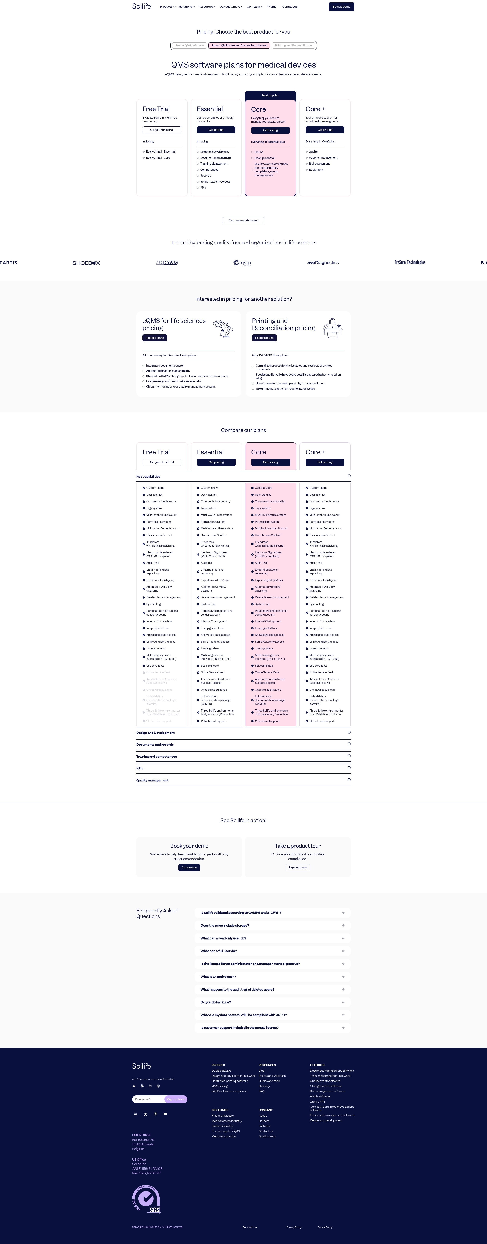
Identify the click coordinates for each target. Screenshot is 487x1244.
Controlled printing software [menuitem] (230, 1081)
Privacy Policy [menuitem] (294, 1227)
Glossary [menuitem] (264, 1086)
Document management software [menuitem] (332, 1070)
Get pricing (216, 130)
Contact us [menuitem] (266, 1131)
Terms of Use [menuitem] (250, 1227)
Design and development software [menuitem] (233, 1076)
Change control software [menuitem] (326, 1086)
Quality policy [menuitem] (267, 1136)
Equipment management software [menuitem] (332, 1115)
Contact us (290, 7)
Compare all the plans (243, 220)
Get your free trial (162, 130)
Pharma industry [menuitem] (223, 1115)
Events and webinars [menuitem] (272, 1076)
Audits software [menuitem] (320, 1096)
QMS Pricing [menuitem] (220, 1086)
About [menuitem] (263, 1115)
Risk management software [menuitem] (327, 1091)
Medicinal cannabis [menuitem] (224, 1136)
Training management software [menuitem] (330, 1076)
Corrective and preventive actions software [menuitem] (332, 1108)
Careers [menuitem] (264, 1121)
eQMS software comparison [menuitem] (229, 1091)
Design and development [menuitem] (326, 1120)
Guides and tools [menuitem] (269, 1081)
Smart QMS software (189, 45)
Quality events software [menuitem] (325, 1081)
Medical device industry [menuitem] (227, 1121)
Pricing (271, 7)
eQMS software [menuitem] (221, 1070)
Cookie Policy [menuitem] (325, 1227)
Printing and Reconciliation (293, 45)
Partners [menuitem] (264, 1126)
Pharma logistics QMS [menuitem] (226, 1131)
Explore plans (155, 338)
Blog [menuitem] (261, 1070)
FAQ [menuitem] (261, 1091)
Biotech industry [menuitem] (222, 1126)
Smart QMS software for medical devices (239, 45)
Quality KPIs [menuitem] (317, 1101)
